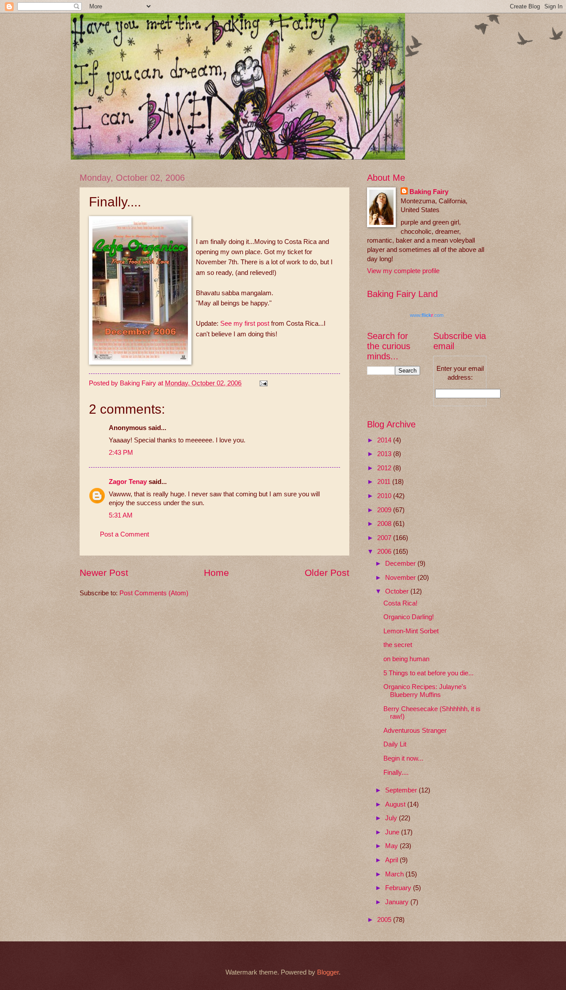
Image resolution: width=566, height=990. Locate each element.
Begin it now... (403, 758)
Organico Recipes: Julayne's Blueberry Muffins (425, 690)
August (396, 804)
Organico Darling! (408, 617)
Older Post (327, 572)
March (395, 874)
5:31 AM (121, 515)
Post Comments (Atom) (153, 593)
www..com (427, 315)
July (392, 818)
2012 (385, 468)
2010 (385, 495)
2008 (385, 523)
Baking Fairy (428, 191)
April (392, 860)
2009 (385, 510)
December (401, 563)
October (397, 591)
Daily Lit (394, 744)
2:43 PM (121, 452)
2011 (384, 481)
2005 (385, 919)
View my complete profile (403, 270)
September (402, 790)
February (399, 887)
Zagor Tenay (128, 481)
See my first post (245, 323)
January (397, 902)
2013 (385, 453)
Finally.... (396, 772)
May (392, 845)
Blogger (328, 972)
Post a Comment (124, 534)
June (393, 832)
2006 (385, 551)
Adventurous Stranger (415, 730)
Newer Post (104, 572)
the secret (397, 644)
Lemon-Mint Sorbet (411, 631)
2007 (385, 537)
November (401, 577)
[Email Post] (262, 383)
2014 (385, 440)
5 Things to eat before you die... (428, 673)
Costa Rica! (400, 603)
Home (216, 572)
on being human (406, 659)
